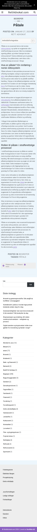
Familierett (6, 393)
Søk (4, 281)
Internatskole (7, 510)
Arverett (5, 354)
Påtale (22, 257)
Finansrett (6, 397)
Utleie (5, 518)
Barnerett (6, 366)
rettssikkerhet (5, 100)
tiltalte (22, 182)
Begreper (18, 19)
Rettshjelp (6, 440)
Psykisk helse (8, 436)
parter (15, 247)
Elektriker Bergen (8, 474)
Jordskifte (6, 417)
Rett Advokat (18, 34)
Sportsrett (6, 452)
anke (9, 211)
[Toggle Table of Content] (32, 40)
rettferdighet (5, 105)
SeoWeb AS (31, 529)
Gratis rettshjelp (8, 481)
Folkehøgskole (8, 470)
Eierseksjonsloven (9, 386)
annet (5, 351)
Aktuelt (5, 347)
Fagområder (7, 389)
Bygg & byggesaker (9, 378)
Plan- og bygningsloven (11, 432)
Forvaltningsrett (8, 405)
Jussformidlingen (9, 492)
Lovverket (6, 428)
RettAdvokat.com (18, 12)
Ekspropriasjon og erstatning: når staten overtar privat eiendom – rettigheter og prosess (16, 319)
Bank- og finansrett (9, 362)
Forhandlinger (7, 500)
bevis (3, 86)
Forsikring (6, 401)
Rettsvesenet (7, 448)
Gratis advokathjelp (9, 409)
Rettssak (6, 444)
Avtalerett (6, 358)
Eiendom (6, 382)
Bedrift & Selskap (9, 370)
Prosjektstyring (8, 477)
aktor (2, 76)
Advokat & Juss (8, 343)
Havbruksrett (7, 413)
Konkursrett (7, 421)
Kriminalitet (7, 424)
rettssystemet (6, 49)
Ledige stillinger (8, 496)
